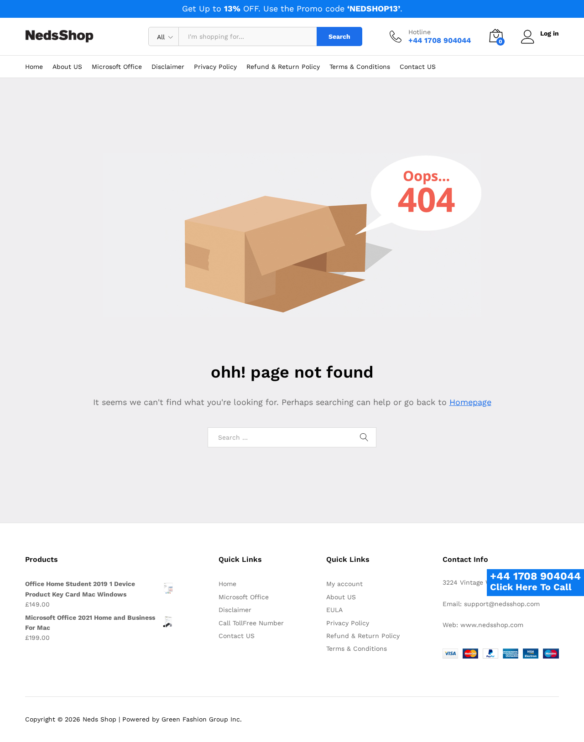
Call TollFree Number (251, 623)
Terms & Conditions (359, 66)
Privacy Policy (215, 66)
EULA (334, 609)
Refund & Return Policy (283, 66)
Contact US (418, 66)
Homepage (470, 402)
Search (339, 36)
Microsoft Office (117, 66)
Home (34, 66)
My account (344, 583)
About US (67, 66)
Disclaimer (167, 66)
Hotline (419, 32)
